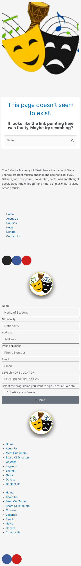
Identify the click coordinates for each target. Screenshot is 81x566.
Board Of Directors (17, 457)
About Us (11, 448)
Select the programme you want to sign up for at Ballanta (38, 385)
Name (5, 305)
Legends (11, 466)
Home (9, 444)
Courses (11, 461)
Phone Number (11, 345)
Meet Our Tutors (16, 453)
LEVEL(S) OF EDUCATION (18, 372)
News (9, 475)
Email (5, 359)
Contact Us (13, 484)
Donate (10, 479)
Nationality (9, 319)
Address (7, 332)
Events (10, 470)
